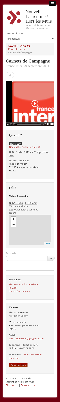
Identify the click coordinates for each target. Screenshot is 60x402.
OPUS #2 (25, 45)
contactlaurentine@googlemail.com (26, 338)
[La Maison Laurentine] (10, 75)
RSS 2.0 (12, 287)
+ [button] (13, 219)
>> (51, 258)
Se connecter (28, 385)
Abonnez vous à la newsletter (24, 284)
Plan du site (12, 385)
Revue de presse (17, 49)
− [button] (13, 224)
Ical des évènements (19, 291)
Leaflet (47, 243)
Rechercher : (12, 253)
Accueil (12, 45)
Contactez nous (18, 365)
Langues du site (14, 33)
